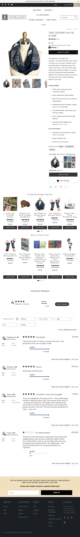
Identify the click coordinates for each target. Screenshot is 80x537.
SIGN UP (56, 492)
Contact (50, 526)
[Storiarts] (14, 17)
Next (75, 29)
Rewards (20, 513)
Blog (4, 510)
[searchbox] (8, 319)
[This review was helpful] (72, 359)
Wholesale (51, 515)
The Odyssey (69, 146)
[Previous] (3, 53)
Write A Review (62, 304)
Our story (6, 506)
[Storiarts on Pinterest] (9, 5)
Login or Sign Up (23, 506)
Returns (35, 513)
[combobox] (69, 17)
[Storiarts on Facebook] (2, 5)
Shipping (35, 510)
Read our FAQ (62, 124)
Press (5, 513)
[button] (38, 10)
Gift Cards (51, 506)
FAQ (34, 506)
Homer (61, 146)
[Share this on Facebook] (56, 187)
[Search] (75, 17)
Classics (52, 149)
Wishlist (20, 510)
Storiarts (10, 532)
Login (69, 5)
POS (14, 532)
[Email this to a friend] (66, 187)
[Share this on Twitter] (51, 187)
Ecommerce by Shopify (25, 532)
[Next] (45, 53)
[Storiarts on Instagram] (5, 5)
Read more (32, 409)
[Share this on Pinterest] (61, 187)
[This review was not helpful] (76, 359)
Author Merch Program (54, 519)
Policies (50, 522)
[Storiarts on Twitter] (12, 5)
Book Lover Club (23, 517)
